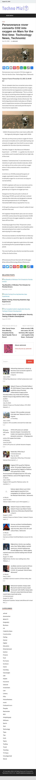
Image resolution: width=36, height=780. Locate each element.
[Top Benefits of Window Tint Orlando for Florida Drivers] (18, 281)
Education (6, 646)
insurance (6, 681)
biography (6, 622)
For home (6, 661)
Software (5, 720)
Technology (6, 729)
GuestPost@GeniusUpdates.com (24, 773)
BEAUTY (5, 619)
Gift (4, 675)
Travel (5, 747)
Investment (6, 687)
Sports (5, 723)
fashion (5, 652)
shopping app (7, 717)
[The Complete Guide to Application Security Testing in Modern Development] (18, 310)
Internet (5, 684)
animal (5, 613)
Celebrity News (7, 631)
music (5, 702)
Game (5, 667)
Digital (5, 643)
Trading (5, 744)
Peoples (5, 708)
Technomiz (5, 773)
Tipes (4, 732)
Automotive (6, 616)
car (4, 628)
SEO (4, 714)
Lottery (5, 693)
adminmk (15, 41)
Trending (5, 750)
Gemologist (6, 672)
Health (5, 678)
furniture (5, 664)
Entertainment (7, 649)
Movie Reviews (7, 699)
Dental (5, 640)
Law (4, 690)
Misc (4, 696)
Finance (5, 655)
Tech (3, 21)
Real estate (6, 711)
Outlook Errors (7, 705)
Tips (4, 735)
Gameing (5, 670)
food (4, 658)
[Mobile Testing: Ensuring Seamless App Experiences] (18, 296)
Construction (7, 634)
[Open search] (31, 16)
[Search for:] (18, 361)
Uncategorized (7, 756)
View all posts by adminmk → (23, 350)
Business (5, 625)
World (5, 759)
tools (4, 738)
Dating (5, 637)
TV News (5, 753)
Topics (5, 741)
